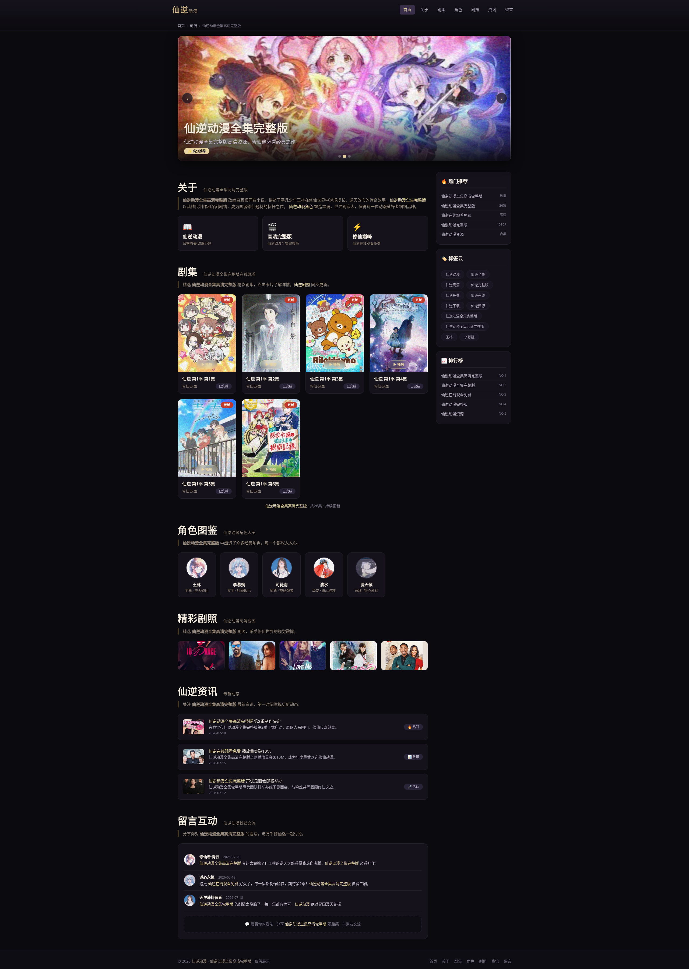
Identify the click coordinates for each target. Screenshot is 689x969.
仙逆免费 (453, 295)
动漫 (193, 25)
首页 (407, 9)
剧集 (441, 9)
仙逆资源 (478, 305)
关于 (424, 9)
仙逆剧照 (302, 284)
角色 (458, 9)
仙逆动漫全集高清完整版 (286, 505)
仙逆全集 (478, 274)
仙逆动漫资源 (473, 234)
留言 (509, 9)
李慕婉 (469, 336)
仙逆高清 (453, 284)
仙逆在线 (478, 295)
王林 (449, 336)
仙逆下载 (453, 305)
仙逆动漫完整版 (473, 224)
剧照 (475, 9)
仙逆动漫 (453, 274)
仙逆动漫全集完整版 (408, 200)
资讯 (492, 9)
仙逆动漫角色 (301, 206)
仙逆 (185, 10)
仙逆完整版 (479, 284)
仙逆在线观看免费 (225, 751)
